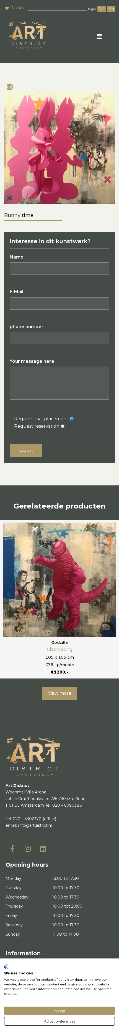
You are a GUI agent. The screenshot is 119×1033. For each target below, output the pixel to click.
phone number (26, 326)
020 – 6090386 (67, 805)
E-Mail (16, 291)
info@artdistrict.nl (35, 825)
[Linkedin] (43, 848)
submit (26, 450)
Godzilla (59, 642)
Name (17, 257)
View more (59, 693)
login (92, 9)
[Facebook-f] (12, 848)
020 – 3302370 (27, 818)
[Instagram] (9, 87)
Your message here (32, 361)
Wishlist (17, 8)
